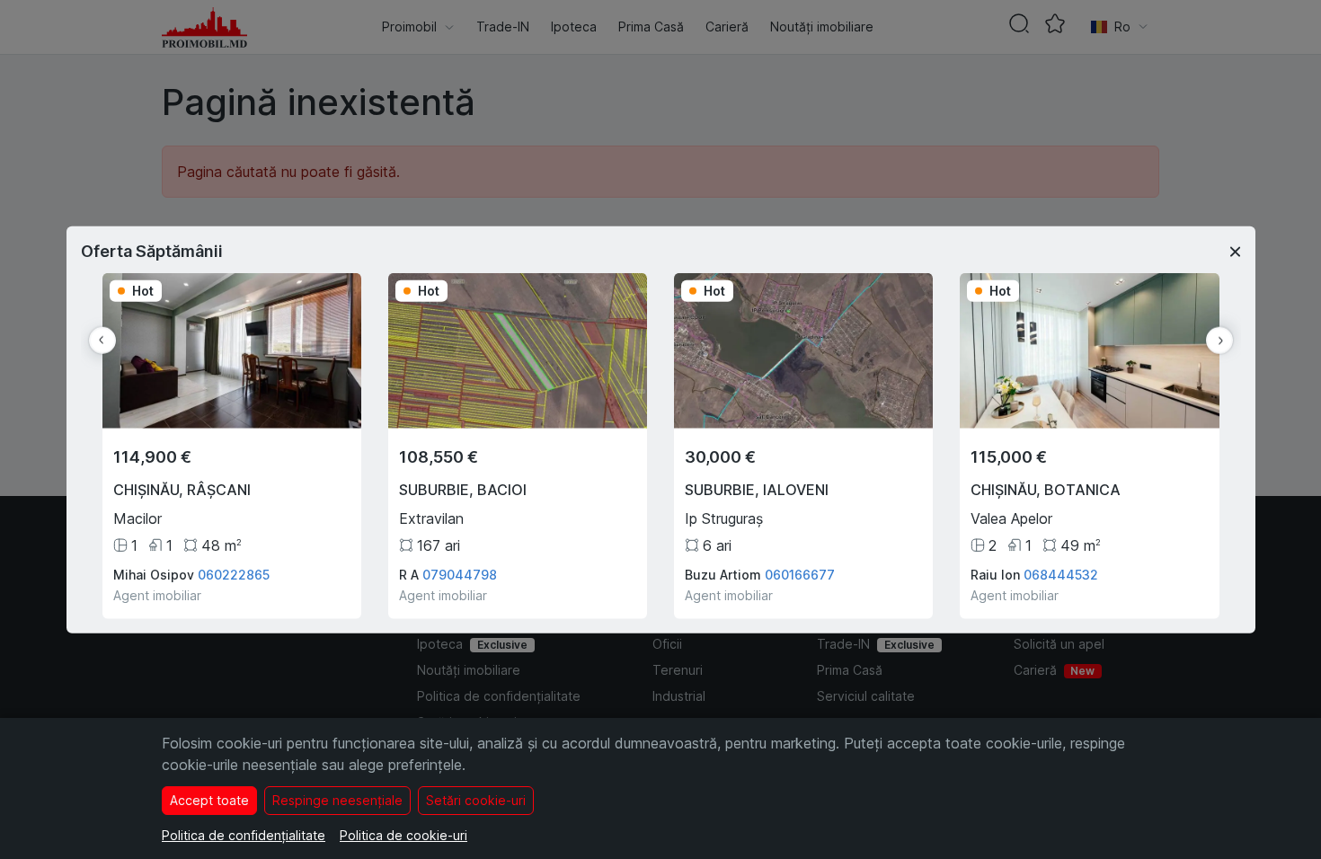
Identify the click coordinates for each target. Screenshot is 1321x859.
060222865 (234, 573)
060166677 (800, 573)
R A (409, 573)
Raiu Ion (995, 573)
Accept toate (209, 800)
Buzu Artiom (723, 573)
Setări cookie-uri (476, 800)
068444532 (1061, 573)
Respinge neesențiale (337, 800)
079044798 (459, 573)
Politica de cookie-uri (403, 835)
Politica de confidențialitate (243, 835)
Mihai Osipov (153, 573)
